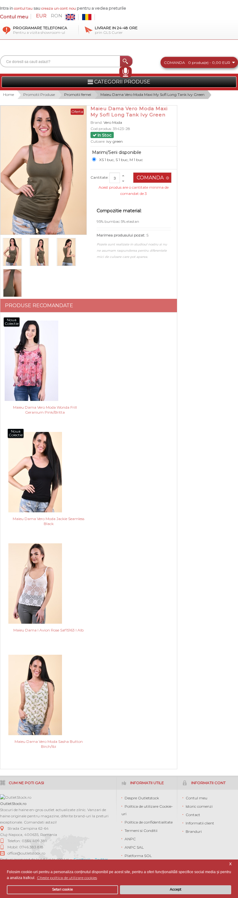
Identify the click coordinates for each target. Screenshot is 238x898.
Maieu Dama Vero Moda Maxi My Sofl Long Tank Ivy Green (152, 94)
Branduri (194, 831)
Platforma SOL (138, 855)
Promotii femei (77, 94)
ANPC (130, 839)
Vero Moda (113, 122)
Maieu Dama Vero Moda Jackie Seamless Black (48, 521)
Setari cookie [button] (62, 889)
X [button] (230, 864)
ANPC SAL (134, 847)
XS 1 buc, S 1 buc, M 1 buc (121, 159)
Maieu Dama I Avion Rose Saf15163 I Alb (48, 630)
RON (56, 16)
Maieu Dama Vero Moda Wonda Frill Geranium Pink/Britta (45, 410)
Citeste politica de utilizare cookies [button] (67, 877)
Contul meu (14, 16)
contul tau (23, 8)
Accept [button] (175, 889)
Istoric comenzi (199, 806)
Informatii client (200, 823)
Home (8, 94)
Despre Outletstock (142, 798)
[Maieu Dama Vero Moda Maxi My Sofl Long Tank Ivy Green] (15, 283)
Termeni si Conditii (141, 830)
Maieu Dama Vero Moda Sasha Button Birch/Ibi (49, 744)
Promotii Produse (39, 94)
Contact (193, 814)
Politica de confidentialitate (149, 822)
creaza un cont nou (59, 8)
